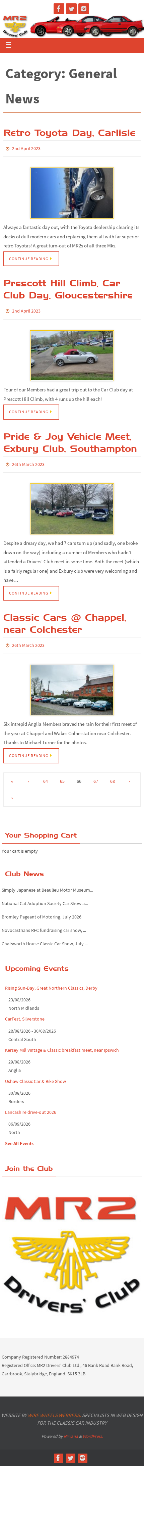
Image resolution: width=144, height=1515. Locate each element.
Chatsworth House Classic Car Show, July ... (45, 938)
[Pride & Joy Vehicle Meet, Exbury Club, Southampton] (72, 504)
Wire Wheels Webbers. (54, 1409)
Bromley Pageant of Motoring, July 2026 (41, 911)
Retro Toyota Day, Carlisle (69, 133)
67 (95, 775)
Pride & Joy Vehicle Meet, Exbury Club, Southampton (70, 439)
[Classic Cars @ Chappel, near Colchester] (72, 683)
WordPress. (93, 1430)
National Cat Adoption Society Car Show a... (45, 897)
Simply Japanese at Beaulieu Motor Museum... (47, 884)
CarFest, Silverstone (25, 1013)
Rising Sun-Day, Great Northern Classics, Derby (51, 982)
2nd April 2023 (26, 148)
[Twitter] (71, 8)
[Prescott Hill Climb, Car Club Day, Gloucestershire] (72, 352)
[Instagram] (83, 8)
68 (112, 775)
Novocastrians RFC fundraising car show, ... (44, 924)
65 (62, 775)
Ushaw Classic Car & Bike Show (35, 1075)
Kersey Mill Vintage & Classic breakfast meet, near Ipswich (62, 1044)
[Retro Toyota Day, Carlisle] (72, 191)
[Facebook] (59, 8)
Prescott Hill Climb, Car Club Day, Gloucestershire (68, 288)
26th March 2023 (28, 461)
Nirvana (71, 1430)
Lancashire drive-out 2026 (30, 1106)
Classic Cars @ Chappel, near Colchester (64, 619)
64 (45, 775)
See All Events (19, 1137)
